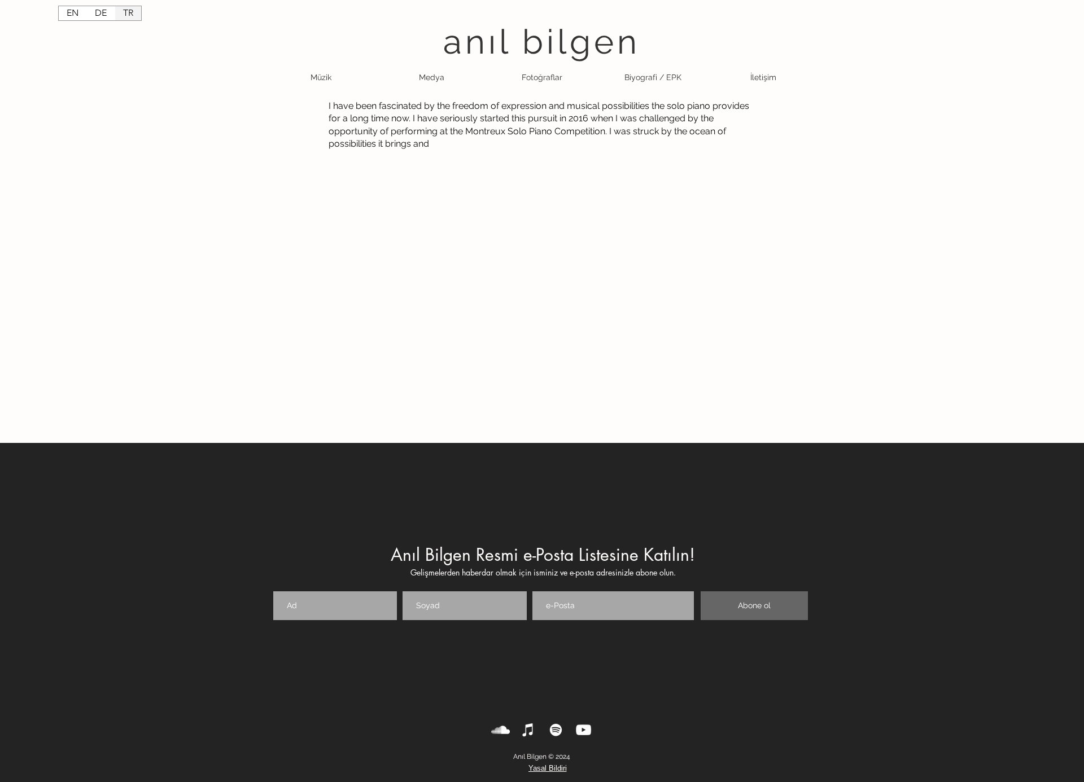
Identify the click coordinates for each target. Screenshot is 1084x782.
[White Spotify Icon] (556, 730)
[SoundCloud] (500, 730)
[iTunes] (528, 730)
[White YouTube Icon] (583, 730)
